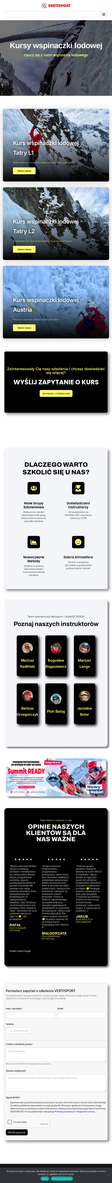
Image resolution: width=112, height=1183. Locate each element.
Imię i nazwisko (14, 1008)
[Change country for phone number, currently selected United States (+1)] (9, 1031)
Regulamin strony (86, 1111)
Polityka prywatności (62, 1178)
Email (60, 1008)
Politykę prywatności (65, 1111)
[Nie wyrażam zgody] (108, 1175)
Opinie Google (24, 950)
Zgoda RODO (13, 1097)
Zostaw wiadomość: (16, 1070)
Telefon (10, 1024)
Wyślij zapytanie (17, 1132)
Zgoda (45, 1178)
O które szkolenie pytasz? (19, 1044)
